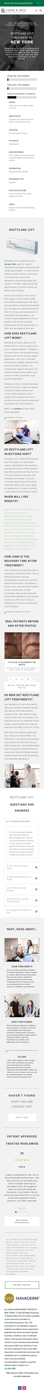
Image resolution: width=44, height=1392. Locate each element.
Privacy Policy (11, 1316)
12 (22, 679)
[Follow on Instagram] (24, 1388)
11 (16, 679)
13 (28, 679)
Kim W (22, 1167)
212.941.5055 (9, 1368)
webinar (18, 409)
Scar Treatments (22, 966)
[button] (9, 1180)
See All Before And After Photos (22, 686)
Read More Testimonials (22, 1221)
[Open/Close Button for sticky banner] (38, 3)
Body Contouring (22, 1022)
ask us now (22, 1117)
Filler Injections (23, 25)
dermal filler (10, 264)
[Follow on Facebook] (20, 1388)
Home (10, 23)
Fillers (22, 1057)
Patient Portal (22, 1285)
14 (33, 679)
